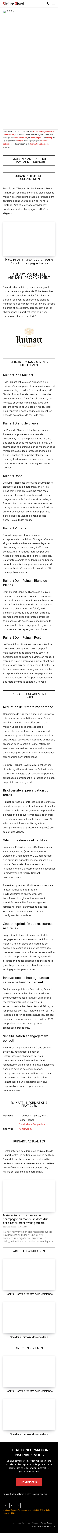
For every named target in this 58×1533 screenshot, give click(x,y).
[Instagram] (18, 1505)
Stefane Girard (9, 1227)
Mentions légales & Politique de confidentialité (21, 1510)
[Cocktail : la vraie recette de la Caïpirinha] (29, 1274)
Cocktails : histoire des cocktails (29, 1337)
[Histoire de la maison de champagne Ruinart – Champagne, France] (29, 239)
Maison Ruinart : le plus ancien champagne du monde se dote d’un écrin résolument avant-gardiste (25, 1219)
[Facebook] (11, 1505)
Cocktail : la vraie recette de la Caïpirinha (29, 1293)
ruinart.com (25, 1128)
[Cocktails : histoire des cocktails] (29, 1317)
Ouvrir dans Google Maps (33, 1124)
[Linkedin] (5, 1505)
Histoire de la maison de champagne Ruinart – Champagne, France (29, 261)
